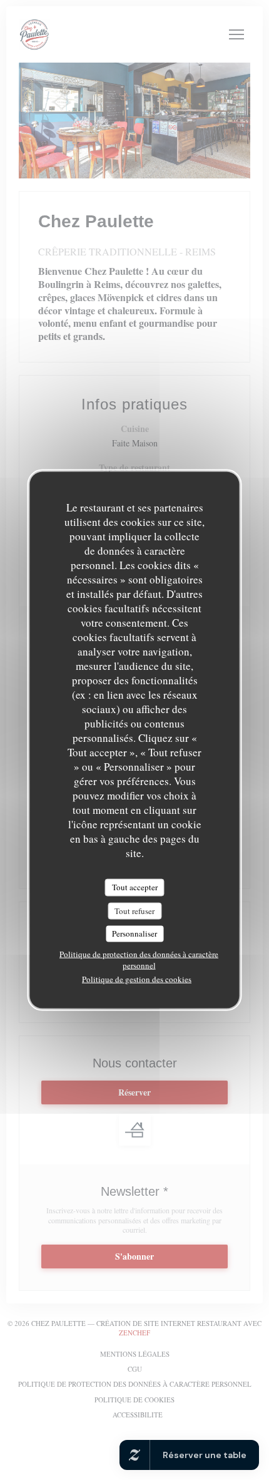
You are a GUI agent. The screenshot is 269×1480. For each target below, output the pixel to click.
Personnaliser (134, 933)
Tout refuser (134, 910)
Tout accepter (135, 887)
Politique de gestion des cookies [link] (136, 978)
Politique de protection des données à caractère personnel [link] (138, 959)
